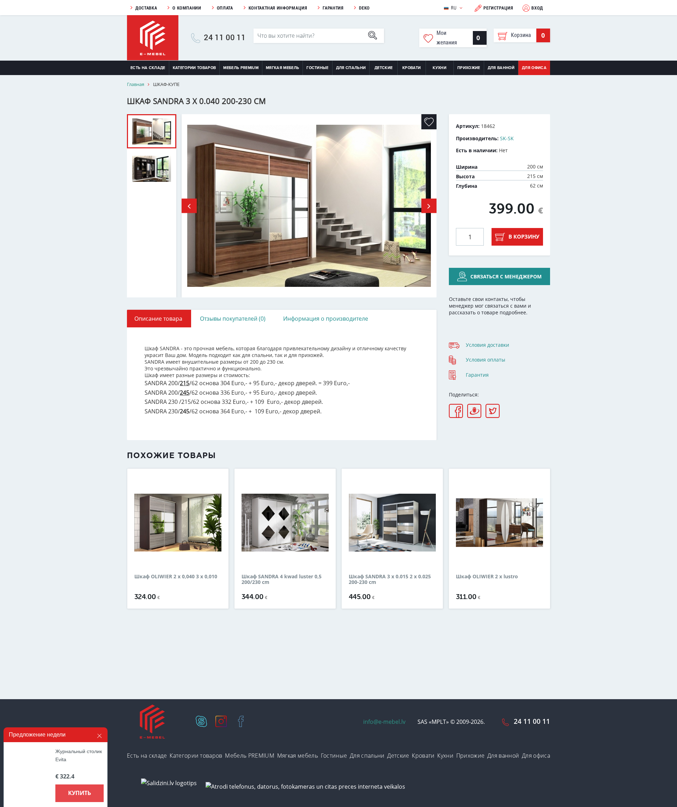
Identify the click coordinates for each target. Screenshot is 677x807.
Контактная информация (278, 8)
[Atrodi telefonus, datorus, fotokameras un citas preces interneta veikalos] (305, 786)
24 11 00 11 (225, 37)
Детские (383, 68)
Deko (364, 8)
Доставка (146, 8)
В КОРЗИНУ (523, 236)
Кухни (439, 68)
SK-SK (507, 138)
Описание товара (158, 318)
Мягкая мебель (282, 68)
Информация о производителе (325, 318)
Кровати (411, 68)
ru (453, 8)
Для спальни (351, 68)
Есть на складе (147, 68)
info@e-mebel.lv (384, 722)
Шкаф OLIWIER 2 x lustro (487, 577)
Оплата (225, 8)
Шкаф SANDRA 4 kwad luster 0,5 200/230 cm (282, 579)
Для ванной (501, 68)
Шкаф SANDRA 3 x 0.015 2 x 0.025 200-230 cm (390, 579)
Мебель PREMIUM (240, 68)
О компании (186, 8)
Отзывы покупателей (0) (233, 318)
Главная (135, 84)
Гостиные (317, 68)
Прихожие (468, 68)
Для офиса (534, 68)
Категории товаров (194, 68)
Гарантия (333, 8)
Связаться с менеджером (506, 276)
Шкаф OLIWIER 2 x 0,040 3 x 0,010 (175, 577)
